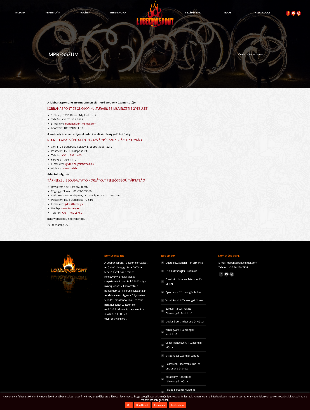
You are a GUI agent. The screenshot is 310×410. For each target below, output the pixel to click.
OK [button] (128, 405)
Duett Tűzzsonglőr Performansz (184, 262)
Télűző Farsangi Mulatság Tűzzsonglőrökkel (180, 392)
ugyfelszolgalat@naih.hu (79, 164)
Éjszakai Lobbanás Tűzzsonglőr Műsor (183, 281)
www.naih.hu (70, 168)
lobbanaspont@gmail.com (80, 123)
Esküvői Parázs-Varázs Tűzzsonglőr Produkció (178, 311)
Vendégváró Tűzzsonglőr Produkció (179, 332)
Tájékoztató (177, 405)
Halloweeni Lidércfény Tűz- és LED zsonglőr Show (182, 366)
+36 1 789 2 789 (72, 212)
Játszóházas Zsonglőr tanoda (182, 355)
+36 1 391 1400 (72, 155)
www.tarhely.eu (70, 208)
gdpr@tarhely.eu (75, 204)
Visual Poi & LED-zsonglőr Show (184, 300)
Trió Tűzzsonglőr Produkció (181, 271)
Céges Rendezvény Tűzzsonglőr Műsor (183, 345)
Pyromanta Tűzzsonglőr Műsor (183, 292)
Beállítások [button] (142, 405)
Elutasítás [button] (159, 405)
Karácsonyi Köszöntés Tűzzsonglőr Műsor (178, 379)
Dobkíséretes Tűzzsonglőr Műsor (184, 321)
